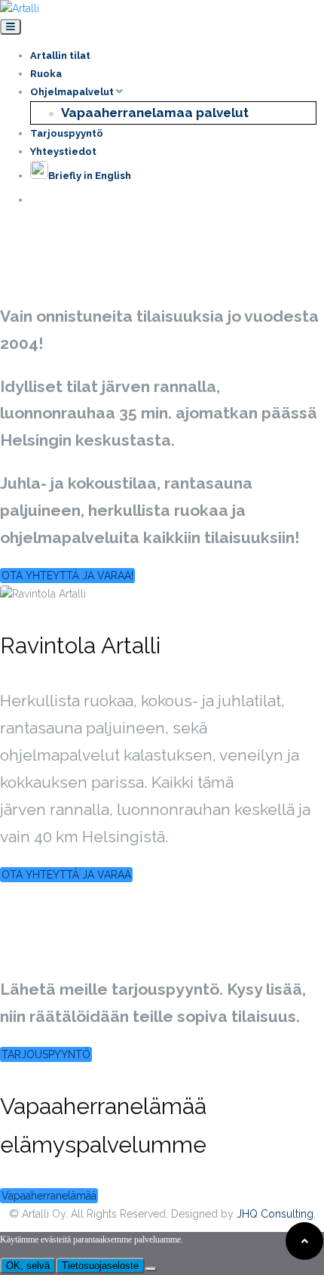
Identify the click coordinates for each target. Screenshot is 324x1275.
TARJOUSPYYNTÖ (46, 1054)
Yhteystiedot (63, 151)
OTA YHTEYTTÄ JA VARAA (66, 875)
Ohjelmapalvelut (73, 91)
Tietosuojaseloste (100, 1265)
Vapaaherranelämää (49, 1196)
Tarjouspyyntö (66, 133)
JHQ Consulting (275, 1214)
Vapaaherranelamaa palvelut (155, 112)
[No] (151, 1269)
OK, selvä (28, 1265)
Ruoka (46, 73)
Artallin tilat (60, 55)
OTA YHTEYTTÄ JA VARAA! (67, 576)
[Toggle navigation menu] (10, 27)
